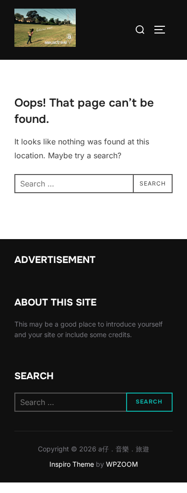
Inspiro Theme (71, 464)
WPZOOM (122, 464)
